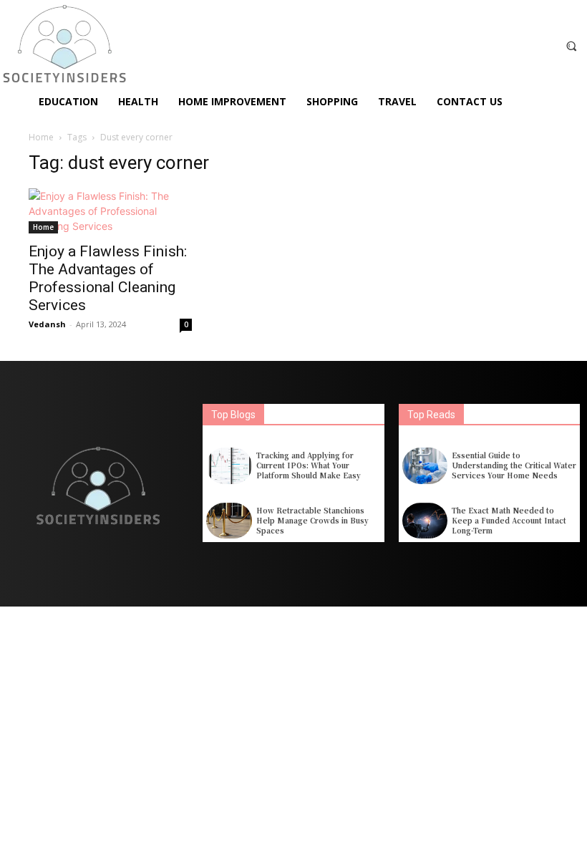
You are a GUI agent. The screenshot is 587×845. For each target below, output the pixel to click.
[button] (571, 45)
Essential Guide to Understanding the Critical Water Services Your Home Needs (514, 465)
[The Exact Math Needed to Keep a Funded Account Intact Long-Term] (424, 521)
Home (41, 137)
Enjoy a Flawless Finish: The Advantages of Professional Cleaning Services (108, 278)
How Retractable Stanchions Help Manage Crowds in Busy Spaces (312, 520)
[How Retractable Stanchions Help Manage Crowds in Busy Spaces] (228, 521)
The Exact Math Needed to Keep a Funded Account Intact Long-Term (509, 520)
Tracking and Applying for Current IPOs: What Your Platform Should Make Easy (308, 465)
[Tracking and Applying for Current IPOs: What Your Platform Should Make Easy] (228, 466)
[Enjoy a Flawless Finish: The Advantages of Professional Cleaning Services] (110, 210)
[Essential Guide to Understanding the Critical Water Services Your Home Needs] (424, 466)
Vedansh (47, 324)
